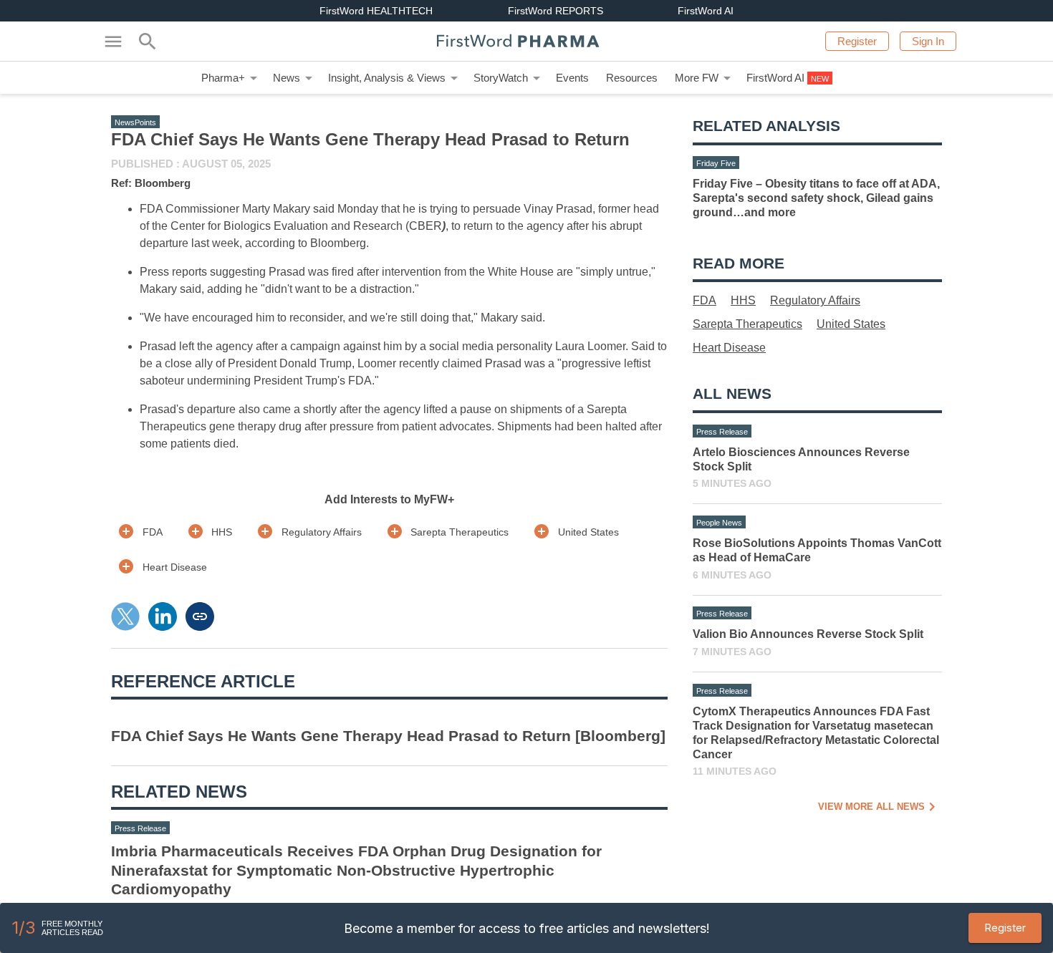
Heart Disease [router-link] (175, 567)
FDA (704, 300)
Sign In (928, 41)
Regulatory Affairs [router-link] (322, 532)
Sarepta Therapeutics (747, 324)
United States (851, 324)
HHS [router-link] (221, 532)
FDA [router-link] (153, 532)
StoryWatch (500, 78)
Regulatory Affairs (815, 300)
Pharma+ (223, 78)
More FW (696, 78)
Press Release (140, 828)
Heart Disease (729, 348)
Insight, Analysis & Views (387, 78)
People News (719, 522)
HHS (743, 300)
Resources (632, 78)
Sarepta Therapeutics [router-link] (459, 532)
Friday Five (716, 163)
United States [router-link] (588, 532)
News (286, 78)
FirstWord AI (775, 78)
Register (1005, 927)
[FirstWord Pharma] (526, 41)
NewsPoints (135, 122)
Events (572, 78)
